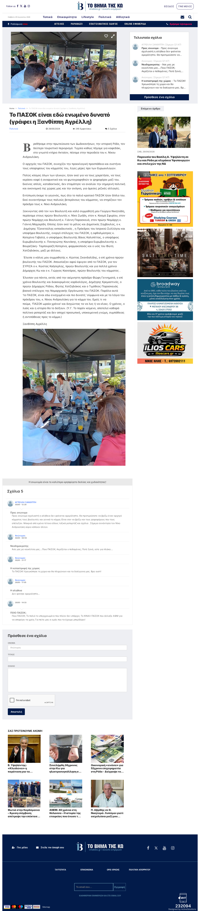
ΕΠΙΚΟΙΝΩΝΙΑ (86, 870)
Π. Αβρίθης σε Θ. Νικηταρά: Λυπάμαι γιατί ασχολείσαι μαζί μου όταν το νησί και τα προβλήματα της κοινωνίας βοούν (107, 813)
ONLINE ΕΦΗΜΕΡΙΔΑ (135, 24)
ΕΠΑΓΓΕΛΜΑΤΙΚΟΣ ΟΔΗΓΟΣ (103, 24)
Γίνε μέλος (22, 847)
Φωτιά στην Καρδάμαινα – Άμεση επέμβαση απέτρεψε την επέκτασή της (24, 813)
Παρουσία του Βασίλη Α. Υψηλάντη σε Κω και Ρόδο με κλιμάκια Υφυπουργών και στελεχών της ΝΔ (163, 160)
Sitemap (46, 907)
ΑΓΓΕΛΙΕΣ (59, 24)
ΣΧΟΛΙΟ (11, 666)
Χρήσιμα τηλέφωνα (181, 24)
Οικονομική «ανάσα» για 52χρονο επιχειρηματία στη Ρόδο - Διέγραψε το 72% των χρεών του (107, 768)
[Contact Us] (182, 17)
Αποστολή (16, 711)
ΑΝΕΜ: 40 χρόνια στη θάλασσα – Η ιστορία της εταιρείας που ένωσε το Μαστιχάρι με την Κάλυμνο (65, 813)
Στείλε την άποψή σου (52, 847)
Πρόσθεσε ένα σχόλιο (159, 97)
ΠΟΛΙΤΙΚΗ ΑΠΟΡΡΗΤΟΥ (139, 870)
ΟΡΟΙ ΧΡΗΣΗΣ (113, 870)
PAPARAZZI (77, 24)
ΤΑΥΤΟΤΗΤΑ (60, 870)
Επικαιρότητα (67, 17)
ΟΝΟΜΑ (11, 643)
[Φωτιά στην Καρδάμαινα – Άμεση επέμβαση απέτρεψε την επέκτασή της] (24, 793)
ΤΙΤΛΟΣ (11, 654)
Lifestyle (88, 17)
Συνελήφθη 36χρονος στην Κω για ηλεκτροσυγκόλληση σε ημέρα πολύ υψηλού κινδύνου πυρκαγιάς (64, 768)
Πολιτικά (105, 17)
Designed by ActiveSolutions (182, 909)
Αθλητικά (123, 17)
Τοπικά (48, 17)
